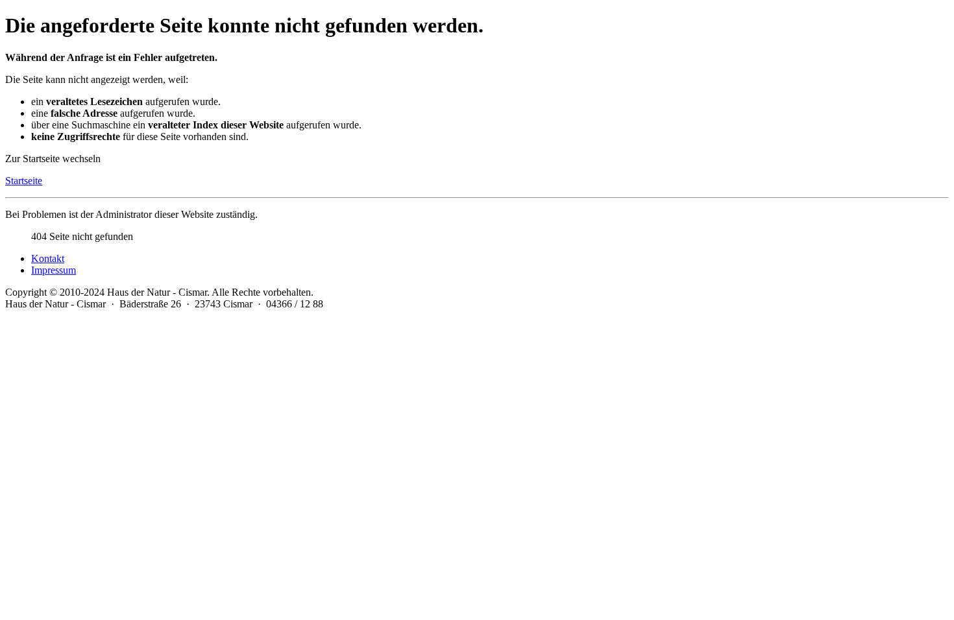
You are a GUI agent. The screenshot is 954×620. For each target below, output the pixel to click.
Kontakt (47, 258)
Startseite (23, 180)
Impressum (53, 270)
